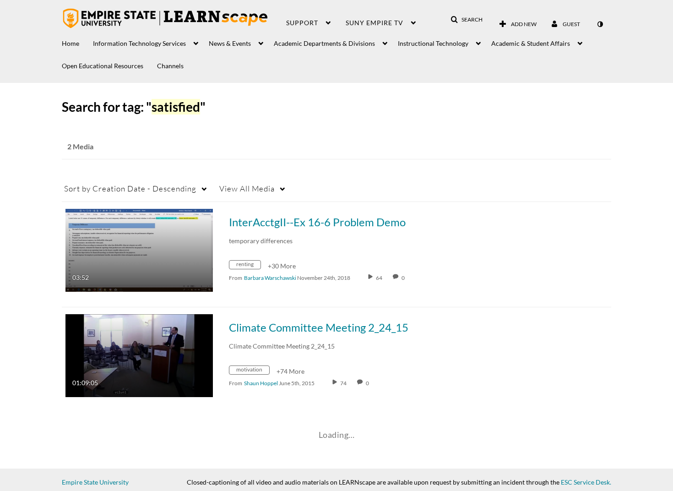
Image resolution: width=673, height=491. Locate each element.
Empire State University (95, 482)
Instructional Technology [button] (433, 43)
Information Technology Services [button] (139, 43)
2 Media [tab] (80, 146)
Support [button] (302, 23)
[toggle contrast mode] (599, 24)
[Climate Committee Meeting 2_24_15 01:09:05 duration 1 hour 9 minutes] (139, 355)
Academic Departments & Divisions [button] (324, 43)
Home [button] (70, 43)
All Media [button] (247, 188)
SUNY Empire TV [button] (374, 23)
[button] (466, 19)
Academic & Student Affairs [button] (530, 43)
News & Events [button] (230, 43)
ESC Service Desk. (586, 482)
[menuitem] (77, 41)
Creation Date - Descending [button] (130, 188)
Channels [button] (170, 66)
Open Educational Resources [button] (102, 66)
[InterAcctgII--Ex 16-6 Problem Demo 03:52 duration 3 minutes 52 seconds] (139, 249)
